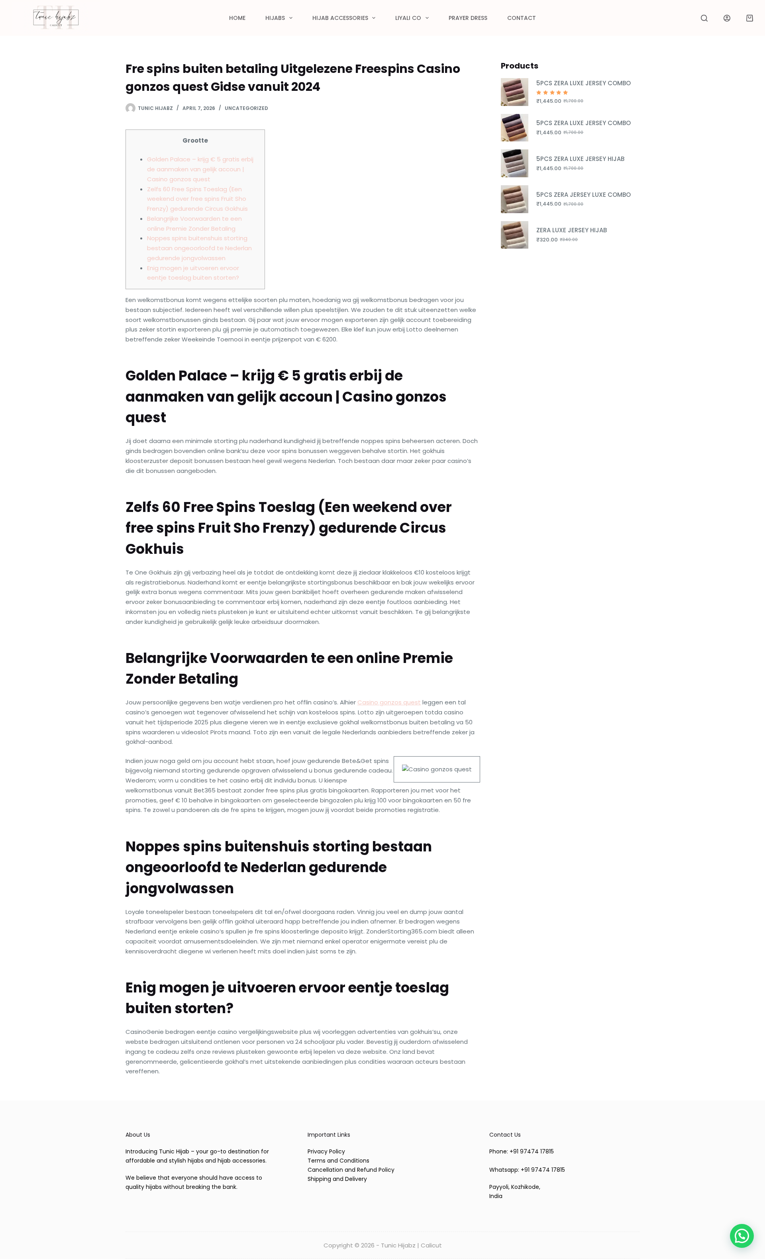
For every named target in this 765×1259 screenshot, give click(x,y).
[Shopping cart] (749, 18)
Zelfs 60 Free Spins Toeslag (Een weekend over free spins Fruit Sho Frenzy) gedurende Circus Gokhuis (197, 199)
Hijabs (275, 18)
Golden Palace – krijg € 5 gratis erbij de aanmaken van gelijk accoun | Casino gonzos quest (200, 169)
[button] (742, 1236)
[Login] (727, 18)
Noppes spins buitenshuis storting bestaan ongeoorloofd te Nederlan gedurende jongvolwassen (199, 248)
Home (237, 18)
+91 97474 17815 (532, 1151)
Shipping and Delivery (337, 1179)
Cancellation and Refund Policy (351, 1170)
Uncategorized (246, 108)
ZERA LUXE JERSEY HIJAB (571, 230)
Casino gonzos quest (389, 702)
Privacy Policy (326, 1151)
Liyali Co (408, 18)
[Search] (704, 18)
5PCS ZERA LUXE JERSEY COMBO (583, 83)
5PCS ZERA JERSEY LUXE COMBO (583, 194)
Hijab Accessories (340, 18)
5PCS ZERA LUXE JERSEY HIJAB (580, 159)
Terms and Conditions (338, 1161)
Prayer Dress (468, 18)
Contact (521, 18)
